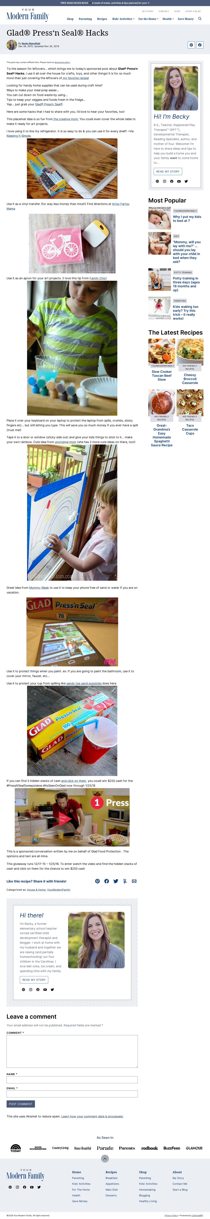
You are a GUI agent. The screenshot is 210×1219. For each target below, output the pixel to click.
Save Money (186, 19)
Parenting (85, 19)
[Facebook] (38, 989)
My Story (147, 11)
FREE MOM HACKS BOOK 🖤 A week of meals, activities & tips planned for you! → (105, 2)
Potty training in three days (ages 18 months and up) (186, 284)
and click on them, (74, 781)
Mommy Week (39, 587)
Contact (164, 11)
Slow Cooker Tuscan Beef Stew (162, 376)
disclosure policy (62, 62)
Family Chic (98, 278)
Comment (15, 1032)
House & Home (36, 889)
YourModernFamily (58, 889)
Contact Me (180, 1183)
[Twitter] (52, 989)
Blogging (144, 1195)
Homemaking (147, 1189)
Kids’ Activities (122, 19)
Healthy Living (148, 1201)
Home (76, 1172)
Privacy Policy (171, 1215)
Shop (70, 19)
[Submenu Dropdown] (134, 19)
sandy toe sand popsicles (84, 683)
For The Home (81, 1189)
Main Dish (112, 1189)
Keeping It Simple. (19, 136)
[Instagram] (30, 989)
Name (12, 1074)
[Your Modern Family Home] (28, 15)
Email (12, 1088)
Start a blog (193, 11)
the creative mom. (66, 119)
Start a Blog (180, 1189)
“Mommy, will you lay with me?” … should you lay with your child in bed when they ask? (187, 252)
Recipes (102, 19)
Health (167, 19)
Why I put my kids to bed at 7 (187, 219)
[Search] (199, 18)
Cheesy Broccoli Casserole (190, 379)
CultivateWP (197, 1215)
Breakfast (111, 1178)
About (177, 1172)
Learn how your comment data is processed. (92, 1116)
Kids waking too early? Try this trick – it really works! (185, 312)
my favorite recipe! (75, 78)
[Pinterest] (23, 989)
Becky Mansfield (31, 43)
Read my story (167, 171)
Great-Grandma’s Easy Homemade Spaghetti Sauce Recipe (162, 435)
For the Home (147, 19)
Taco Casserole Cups (190, 429)
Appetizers (112, 1183)
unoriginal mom (65, 442)
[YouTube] (45, 989)
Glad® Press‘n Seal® (49, 104)
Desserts (111, 1195)
